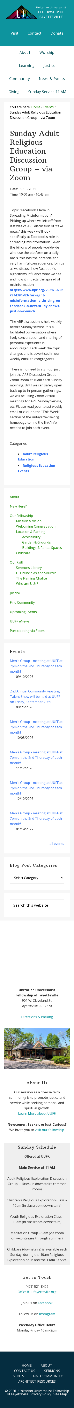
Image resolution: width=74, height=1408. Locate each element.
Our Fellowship (21, 515)
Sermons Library (29, 567)
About (14, 497)
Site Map (60, 1394)
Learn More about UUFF (37, 1113)
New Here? (18, 506)
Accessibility (31, 537)
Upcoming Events (23, 612)
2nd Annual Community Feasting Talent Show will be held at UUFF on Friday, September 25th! (35, 696)
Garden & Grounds (36, 542)
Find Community (22, 602)
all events (57, 843)
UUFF (37, 12)
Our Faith (17, 562)
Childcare (23, 553)
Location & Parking (30, 531)
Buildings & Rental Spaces (42, 547)
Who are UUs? (27, 583)
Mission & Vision (29, 521)
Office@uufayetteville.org (37, 1292)
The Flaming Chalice (31, 578)
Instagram (47, 1314)
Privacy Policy (41, 1394)
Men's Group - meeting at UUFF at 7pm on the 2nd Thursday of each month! (36, 666)
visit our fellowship (49, 1130)
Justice (15, 593)
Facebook (45, 1303)
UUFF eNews (19, 621)
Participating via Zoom (27, 630)
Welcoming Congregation (36, 526)
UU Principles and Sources (36, 573)
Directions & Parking (37, 1017)
